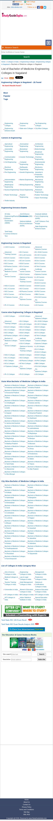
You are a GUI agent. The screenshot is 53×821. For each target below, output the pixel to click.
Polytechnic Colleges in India (40, 578)
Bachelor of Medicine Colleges (11, 340)
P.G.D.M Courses (40, 297)
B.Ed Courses (24, 263)
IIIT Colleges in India (42, 595)
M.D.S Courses (40, 289)
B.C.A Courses (10, 261)
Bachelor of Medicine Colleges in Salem (15, 537)
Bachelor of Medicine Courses (11, 270)
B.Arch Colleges (10, 327)
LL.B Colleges (40, 346)
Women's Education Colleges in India (26, 591)
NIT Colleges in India (10, 599)
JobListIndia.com (16, 7)
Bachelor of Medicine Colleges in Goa (38, 407)
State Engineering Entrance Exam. (41, 228)
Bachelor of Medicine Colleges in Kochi (38, 547)
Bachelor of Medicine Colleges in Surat (15, 507)
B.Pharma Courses (11, 266)
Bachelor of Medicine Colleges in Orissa (38, 448)
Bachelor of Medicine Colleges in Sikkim (38, 458)
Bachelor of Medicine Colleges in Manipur (38, 437)
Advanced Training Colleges (11, 322)
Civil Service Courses (10, 275)
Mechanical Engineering (39, 181)
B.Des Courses (40, 261)
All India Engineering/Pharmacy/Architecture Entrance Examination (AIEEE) (12, 218)
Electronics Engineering (39, 168)
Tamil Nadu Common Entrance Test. (11, 234)
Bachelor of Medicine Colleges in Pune (38, 502)
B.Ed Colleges (24, 333)
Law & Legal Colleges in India (25, 578)
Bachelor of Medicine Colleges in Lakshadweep (38, 427)
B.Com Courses (25, 261)
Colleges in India (13, 62)
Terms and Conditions (26, 809)
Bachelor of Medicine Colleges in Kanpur (15, 542)
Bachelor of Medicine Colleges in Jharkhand (38, 417)
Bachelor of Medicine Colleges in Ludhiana (38, 512)
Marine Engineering (26, 180)
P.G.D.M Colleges (41, 366)
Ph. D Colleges (10, 374)
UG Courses (39, 305)
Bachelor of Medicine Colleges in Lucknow (15, 517)
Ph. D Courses (9, 305)
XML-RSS (26, 814)
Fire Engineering (10, 172)
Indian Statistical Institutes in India (25, 599)
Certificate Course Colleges (40, 340)
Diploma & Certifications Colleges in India (40, 584)
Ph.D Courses (24, 305)
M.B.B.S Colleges (26, 355)
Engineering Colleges (27, 62)
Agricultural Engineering (9, 145)
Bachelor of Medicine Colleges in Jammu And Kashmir (15, 422)
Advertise (18, 2)
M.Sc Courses (9, 294)
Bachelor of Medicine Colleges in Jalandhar (38, 537)
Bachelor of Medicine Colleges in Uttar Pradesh (38, 468)
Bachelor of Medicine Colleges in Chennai (38, 491)
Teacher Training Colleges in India (10, 583)
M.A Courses (39, 280)
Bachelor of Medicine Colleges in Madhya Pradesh (15, 442)
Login (21, 4)
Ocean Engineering (26, 190)
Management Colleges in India (40, 573)
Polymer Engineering (24, 196)
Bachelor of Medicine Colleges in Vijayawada (38, 552)
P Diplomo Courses (11, 297)
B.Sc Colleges (24, 335)
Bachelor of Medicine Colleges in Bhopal (15, 522)
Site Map (27, 812)
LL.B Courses (39, 277)
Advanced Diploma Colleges (41, 317)
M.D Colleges (24, 358)
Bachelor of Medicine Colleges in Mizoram (38, 442)
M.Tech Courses (25, 294)
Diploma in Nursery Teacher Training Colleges (26, 349)
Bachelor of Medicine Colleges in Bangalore (38, 496)
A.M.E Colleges (10, 316)
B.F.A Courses (40, 263)
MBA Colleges (40, 363)
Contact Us (26, 804)
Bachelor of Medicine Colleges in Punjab (15, 453)
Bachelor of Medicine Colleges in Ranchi (15, 527)
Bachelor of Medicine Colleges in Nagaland (15, 448)
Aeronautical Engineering (24, 145)
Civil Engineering (10, 162)
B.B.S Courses (40, 258)
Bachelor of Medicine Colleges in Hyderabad (15, 496)
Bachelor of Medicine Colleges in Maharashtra (15, 432)
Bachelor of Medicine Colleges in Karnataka (38, 422)
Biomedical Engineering (24, 150)
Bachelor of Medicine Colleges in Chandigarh (38, 397)
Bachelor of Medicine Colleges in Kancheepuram (15, 558)
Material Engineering (39, 186)
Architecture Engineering (39, 145)
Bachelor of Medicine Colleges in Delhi (15, 407)
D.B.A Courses (25, 274)
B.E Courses (9, 263)
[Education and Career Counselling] (26, 606)
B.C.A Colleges (10, 330)
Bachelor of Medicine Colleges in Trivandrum (15, 532)
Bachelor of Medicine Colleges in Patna (38, 522)
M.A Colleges (39, 349)
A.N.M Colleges (25, 316)
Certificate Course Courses (40, 270)
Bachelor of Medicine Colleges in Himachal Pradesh (38, 412)
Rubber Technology (41, 195)
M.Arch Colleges (40, 352)
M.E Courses (9, 291)
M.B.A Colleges (10, 355)
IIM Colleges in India (27, 595)
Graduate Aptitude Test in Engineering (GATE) (41, 216)
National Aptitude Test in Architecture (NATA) (26, 223)
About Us (27, 802)
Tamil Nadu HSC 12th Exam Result (14, 620)
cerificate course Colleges (25, 340)
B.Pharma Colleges (11, 335)
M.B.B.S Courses (25, 286)
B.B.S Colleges (40, 327)
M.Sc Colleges (9, 363)
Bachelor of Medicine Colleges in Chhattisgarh (15, 402)
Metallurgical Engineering (9, 186)
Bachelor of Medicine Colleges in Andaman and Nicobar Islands (15, 386)
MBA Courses (39, 294)
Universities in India (11, 589)
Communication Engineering (10, 158)
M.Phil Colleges (40, 361)
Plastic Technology (11, 195)
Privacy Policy (26, 807)
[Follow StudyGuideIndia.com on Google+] (41, 7)
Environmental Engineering (40, 163)
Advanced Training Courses (10, 253)
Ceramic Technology (27, 157)
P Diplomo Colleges (11, 366)
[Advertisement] (13, 30)
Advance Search (11, 47)
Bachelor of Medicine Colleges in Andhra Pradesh (38, 386)
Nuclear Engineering (12, 190)
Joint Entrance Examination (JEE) (26, 215)
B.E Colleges (9, 333)
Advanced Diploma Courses (41, 248)
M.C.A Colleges (10, 358)
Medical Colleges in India (11, 578)
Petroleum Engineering (39, 191)
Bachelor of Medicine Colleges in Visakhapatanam (15, 547)
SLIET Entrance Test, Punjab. (42, 222)
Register (29, 4)
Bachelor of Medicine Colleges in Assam (38, 392)
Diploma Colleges (41, 343)
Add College (30, 2)
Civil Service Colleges (10, 345)
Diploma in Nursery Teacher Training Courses (26, 279)
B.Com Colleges (25, 330)
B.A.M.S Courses (40, 255)
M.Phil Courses (40, 291)
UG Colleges (39, 374)
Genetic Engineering (27, 172)
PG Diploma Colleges (41, 370)
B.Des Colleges (40, 330)
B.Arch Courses (10, 258)
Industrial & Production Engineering (39, 174)
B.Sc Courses (24, 266)
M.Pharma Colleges (26, 361)
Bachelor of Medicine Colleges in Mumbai (15, 486)
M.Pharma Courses (26, 291)
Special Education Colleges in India (41, 599)
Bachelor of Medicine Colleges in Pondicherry (38, 453)
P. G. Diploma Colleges (26, 367)
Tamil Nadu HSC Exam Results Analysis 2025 (18, 624)
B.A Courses (24, 252)
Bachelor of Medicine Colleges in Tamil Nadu (15, 463)
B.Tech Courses (40, 266)
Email (6, 78)
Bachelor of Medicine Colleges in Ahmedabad (15, 502)
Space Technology (41, 198)
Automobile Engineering (9, 150)
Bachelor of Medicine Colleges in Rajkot (38, 532)
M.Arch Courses (40, 283)
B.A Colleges (24, 321)
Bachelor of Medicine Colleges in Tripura (38, 463)
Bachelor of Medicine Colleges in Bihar (15, 397)
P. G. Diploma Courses (26, 298)
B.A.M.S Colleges (41, 324)
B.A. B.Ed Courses (41, 252)
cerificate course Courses (25, 270)
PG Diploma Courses (41, 301)
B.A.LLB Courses (25, 255)
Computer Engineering (24, 163)
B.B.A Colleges (25, 327)
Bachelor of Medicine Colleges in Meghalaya (38, 432)
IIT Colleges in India (11, 595)
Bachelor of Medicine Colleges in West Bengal (15, 473)
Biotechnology (40, 149)
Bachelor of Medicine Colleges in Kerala (15, 427)
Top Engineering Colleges (40, 125)
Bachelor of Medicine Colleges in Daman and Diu (38, 402)
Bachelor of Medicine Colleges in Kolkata (15, 491)
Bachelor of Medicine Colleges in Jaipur (38, 507)
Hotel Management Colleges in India (26, 583)
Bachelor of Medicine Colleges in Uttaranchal (15, 468)
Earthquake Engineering (24, 168)
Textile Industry (10, 200)
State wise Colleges (26, 128)
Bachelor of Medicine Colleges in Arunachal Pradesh (15, 392)
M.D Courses (24, 289)
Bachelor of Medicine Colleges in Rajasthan (15, 458)
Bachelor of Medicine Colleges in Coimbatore (15, 512)
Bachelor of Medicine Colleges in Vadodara (38, 542)
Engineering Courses (24, 125)
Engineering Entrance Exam (10, 130)
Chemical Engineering (39, 158)
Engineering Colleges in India (25, 573)
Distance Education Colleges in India (41, 591)
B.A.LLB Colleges (26, 324)
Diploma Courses (41, 274)
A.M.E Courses (10, 247)
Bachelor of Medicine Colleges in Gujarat (15, 412)
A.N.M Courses (25, 247)
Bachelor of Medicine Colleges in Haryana (15, 417)
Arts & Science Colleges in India (10, 573)
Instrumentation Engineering (10, 181)
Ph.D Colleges (25, 374)
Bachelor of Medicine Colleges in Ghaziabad (15, 552)
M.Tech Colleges (25, 363)
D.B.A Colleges (25, 343)
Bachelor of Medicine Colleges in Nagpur (38, 517)
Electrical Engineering (9, 168)
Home (3, 62)
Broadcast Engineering (39, 153)
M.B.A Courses (10, 286)
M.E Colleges (9, 361)
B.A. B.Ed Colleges (41, 321)
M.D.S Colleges (40, 358)
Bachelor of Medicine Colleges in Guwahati (38, 527)
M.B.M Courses (40, 286)
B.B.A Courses (25, 258)
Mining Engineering (26, 185)
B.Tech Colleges (40, 335)
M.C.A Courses (10, 289)
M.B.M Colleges (40, 355)
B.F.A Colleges (40, 333)
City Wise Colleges (41, 128)
